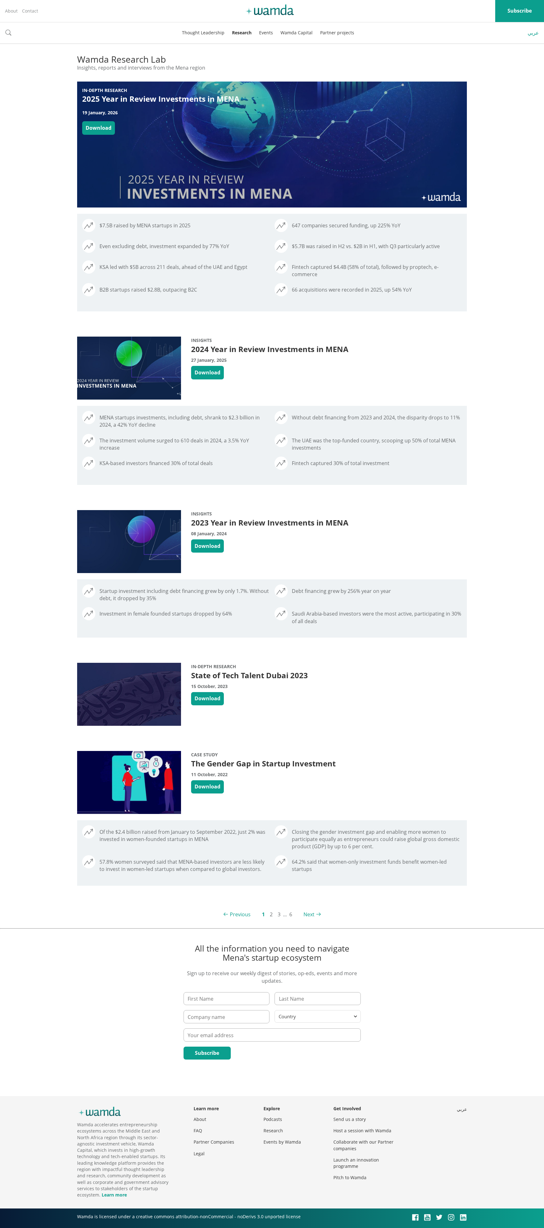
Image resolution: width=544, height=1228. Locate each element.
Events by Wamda (282, 1142)
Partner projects (337, 33)
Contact (30, 11)
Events (266, 33)
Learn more (114, 1195)
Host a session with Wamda (362, 1131)
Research (242, 33)
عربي (533, 32)
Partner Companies (214, 1142)
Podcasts (273, 1119)
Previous (240, 914)
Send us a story (349, 1119)
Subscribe (519, 10)
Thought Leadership (203, 33)
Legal (199, 1154)
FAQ (198, 1131)
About (11, 11)
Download (98, 127)
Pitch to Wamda (349, 1177)
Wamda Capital (296, 33)
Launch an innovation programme (356, 1163)
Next (308, 914)
